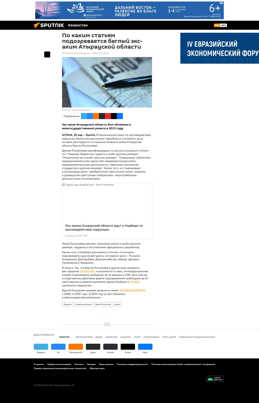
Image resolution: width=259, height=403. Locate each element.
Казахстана (87, 271)
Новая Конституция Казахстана (197, 337)
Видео (99, 337)
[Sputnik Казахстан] (50, 29)
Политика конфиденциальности (132, 364)
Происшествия (84, 337)
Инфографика (151, 337)
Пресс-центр (169, 337)
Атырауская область (83, 304)
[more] (147, 235)
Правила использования (59, 364)
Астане (134, 281)
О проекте (39, 364)
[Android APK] (215, 379)
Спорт (137, 337)
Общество (67, 304)
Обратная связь (97, 368)
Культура (125, 337)
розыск (117, 304)
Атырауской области (132, 290)
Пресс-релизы (106, 364)
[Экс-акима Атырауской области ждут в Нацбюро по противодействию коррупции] (107, 202)
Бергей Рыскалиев (103, 304)
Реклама (91, 364)
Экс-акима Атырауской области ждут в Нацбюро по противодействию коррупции (104, 227)
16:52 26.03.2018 (70, 53)
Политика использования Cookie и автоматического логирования (183, 364)
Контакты (79, 364)
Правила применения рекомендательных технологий (60, 368)
